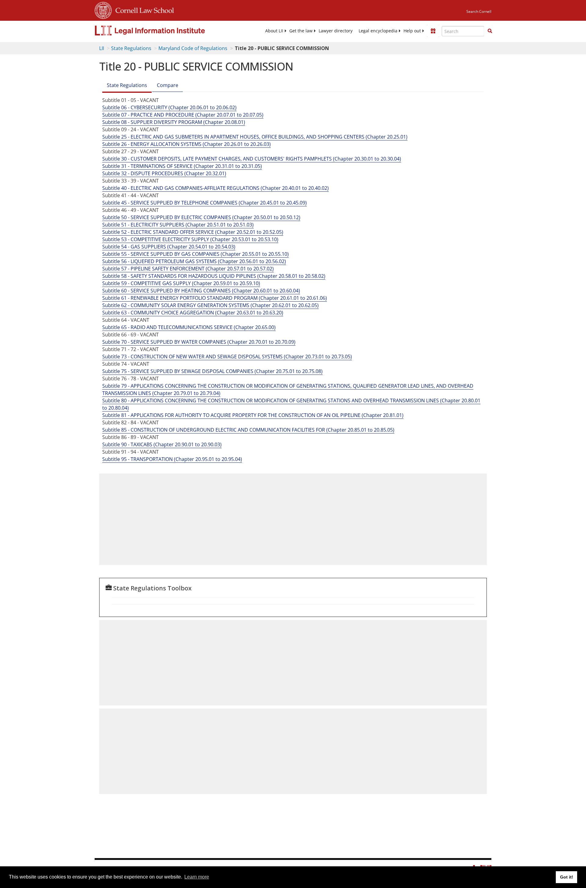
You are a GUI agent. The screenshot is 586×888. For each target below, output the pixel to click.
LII (101, 48)
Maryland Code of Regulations (192, 48)
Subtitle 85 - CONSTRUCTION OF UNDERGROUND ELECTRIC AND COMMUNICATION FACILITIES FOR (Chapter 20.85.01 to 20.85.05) (248, 429)
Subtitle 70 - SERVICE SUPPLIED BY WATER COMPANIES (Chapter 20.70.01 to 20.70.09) (198, 342)
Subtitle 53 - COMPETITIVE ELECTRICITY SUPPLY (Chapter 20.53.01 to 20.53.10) (190, 239)
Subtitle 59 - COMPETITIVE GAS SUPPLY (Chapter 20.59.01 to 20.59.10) (181, 283)
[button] (490, 31)
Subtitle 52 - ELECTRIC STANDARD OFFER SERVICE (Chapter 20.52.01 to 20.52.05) (192, 232)
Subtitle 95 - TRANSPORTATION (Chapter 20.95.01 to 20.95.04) (172, 459)
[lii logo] (163, 30)
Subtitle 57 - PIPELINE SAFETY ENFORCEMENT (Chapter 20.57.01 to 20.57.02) (188, 268)
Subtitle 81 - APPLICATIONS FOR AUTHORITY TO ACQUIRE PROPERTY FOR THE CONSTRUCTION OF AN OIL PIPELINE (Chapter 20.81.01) (252, 415)
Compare (167, 85)
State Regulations (131, 48)
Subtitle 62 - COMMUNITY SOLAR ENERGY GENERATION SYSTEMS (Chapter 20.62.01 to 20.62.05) (210, 305)
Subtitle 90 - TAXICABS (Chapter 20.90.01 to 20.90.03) (162, 444)
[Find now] (490, 31)
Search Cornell (478, 11)
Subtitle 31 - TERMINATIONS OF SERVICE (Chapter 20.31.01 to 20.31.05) (182, 166)
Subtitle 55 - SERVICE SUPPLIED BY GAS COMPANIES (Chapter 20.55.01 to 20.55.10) (195, 254)
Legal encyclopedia (378, 31)
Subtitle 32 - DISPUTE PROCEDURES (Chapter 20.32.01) (164, 173)
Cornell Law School (143, 9)
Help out (412, 31)
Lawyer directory (336, 31)
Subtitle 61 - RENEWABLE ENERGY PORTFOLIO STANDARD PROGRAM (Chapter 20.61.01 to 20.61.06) (214, 298)
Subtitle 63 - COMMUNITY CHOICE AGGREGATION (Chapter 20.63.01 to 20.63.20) (192, 312)
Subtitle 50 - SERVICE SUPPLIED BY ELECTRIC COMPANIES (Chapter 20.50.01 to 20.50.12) (201, 217)
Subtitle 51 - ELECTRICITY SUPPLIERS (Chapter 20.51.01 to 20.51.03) (178, 224)
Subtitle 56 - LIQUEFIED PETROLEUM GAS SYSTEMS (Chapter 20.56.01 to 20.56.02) (194, 261)
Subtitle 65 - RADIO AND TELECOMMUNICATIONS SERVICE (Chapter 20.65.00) (189, 327)
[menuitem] (274, 31)
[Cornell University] (103, 9)
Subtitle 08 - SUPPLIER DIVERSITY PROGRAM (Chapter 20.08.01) (173, 122)
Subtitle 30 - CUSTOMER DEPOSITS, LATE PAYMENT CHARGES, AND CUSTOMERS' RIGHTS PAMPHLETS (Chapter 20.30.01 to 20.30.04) (251, 158)
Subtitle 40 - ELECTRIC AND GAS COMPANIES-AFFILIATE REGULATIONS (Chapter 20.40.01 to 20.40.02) (215, 188)
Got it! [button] (566, 877)
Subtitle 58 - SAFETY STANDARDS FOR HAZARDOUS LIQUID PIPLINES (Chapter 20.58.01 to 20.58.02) (213, 276)
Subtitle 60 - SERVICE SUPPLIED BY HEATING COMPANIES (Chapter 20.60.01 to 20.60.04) (201, 290)
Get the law (301, 31)
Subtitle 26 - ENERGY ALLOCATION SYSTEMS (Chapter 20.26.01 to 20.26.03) (186, 144)
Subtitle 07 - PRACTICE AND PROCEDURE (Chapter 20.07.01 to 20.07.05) (182, 114)
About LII (274, 31)
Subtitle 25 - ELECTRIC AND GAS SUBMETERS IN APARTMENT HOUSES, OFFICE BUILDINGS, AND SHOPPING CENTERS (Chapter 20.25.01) (254, 136)
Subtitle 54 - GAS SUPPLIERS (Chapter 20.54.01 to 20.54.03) (168, 246)
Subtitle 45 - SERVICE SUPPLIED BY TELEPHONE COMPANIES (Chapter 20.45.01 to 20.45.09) (204, 202)
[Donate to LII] (433, 31)
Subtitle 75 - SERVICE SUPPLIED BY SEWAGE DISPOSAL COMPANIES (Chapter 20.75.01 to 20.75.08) (212, 371)
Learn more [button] (196, 876)
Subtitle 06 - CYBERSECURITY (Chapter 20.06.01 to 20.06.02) (169, 107)
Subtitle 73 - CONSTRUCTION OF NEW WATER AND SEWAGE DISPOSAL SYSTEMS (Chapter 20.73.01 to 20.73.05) (227, 356)
